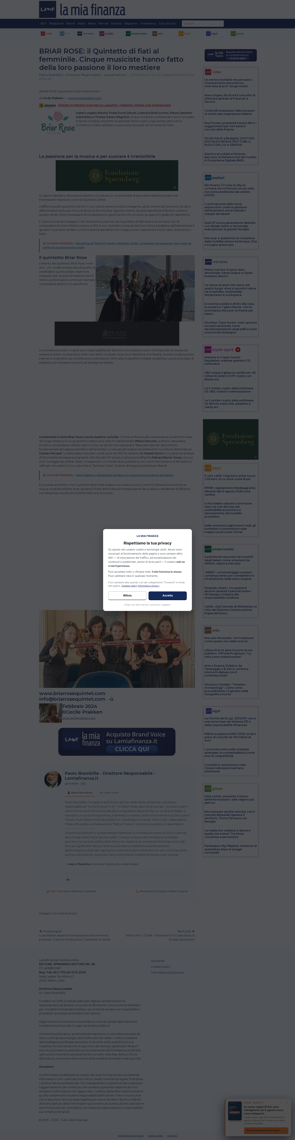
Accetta (168, 595)
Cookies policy (129, 585)
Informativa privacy (148, 585)
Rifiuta (127, 595)
